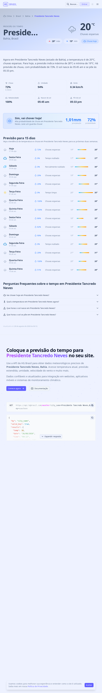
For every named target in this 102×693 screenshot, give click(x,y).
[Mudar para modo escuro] (92, 4)
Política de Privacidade (38, 686)
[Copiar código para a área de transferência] (92, 418)
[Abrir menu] (97, 4)
